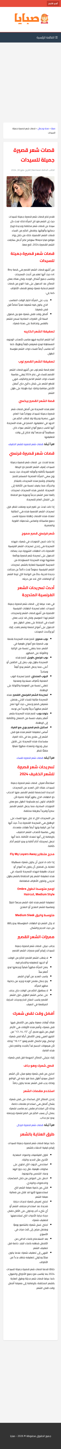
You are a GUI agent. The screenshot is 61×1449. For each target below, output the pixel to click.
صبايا (53, 128)
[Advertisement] (30, 76)
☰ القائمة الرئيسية (47, 37)
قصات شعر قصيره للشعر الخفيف (25, 444)
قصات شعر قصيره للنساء (30, 757)
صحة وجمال (43, 128)
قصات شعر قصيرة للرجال (30, 1125)
